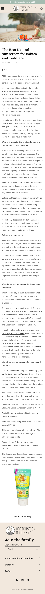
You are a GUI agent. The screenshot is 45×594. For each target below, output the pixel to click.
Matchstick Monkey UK (25, 589)
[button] (36, 8)
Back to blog (24, 516)
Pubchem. (31, 325)
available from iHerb (27, 430)
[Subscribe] (37, 549)
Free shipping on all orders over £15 (22, 2)
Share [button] (7, 70)
